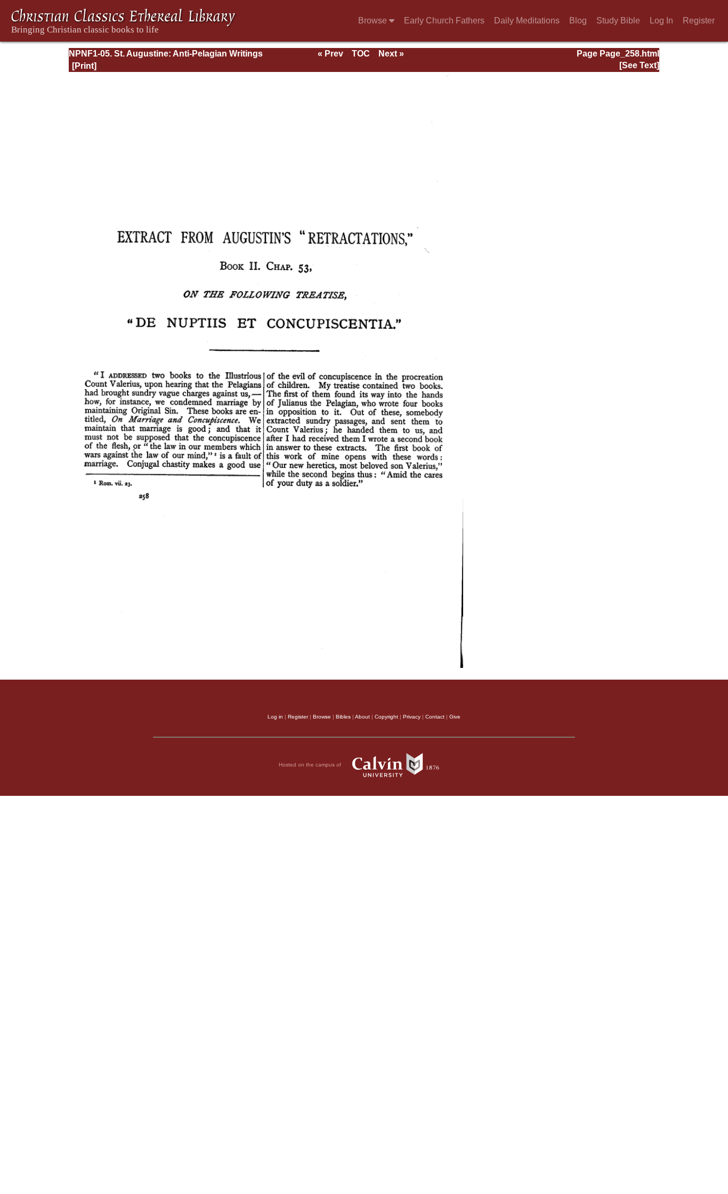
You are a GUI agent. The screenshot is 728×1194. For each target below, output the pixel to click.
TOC (361, 53)
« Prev (330, 53)
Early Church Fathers (444, 20)
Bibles (343, 717)
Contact (434, 717)
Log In (661, 20)
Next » (391, 53)
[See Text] (639, 65)
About (362, 717)
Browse (373, 20)
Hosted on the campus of (311, 765)
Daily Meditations (527, 20)
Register (699, 20)
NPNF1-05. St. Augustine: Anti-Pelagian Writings (166, 53)
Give (454, 717)
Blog (578, 20)
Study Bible (618, 20)
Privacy (411, 717)
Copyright (386, 717)
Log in (275, 717)
